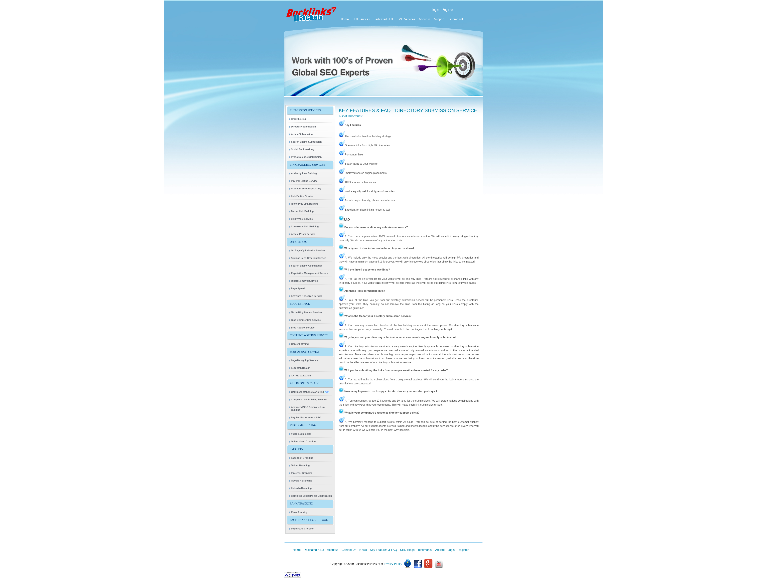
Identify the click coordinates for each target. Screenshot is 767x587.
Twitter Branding (300, 465)
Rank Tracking (299, 512)
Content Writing (300, 344)
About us (333, 549)
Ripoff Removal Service (304, 281)
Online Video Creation (303, 441)
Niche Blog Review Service (306, 312)
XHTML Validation (301, 375)
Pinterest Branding (301, 473)
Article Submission (302, 134)
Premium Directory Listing (306, 188)
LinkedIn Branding (301, 488)
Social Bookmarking (302, 149)
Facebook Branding (302, 458)
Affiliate (440, 549)
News (363, 549)
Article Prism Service (303, 234)
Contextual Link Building (305, 226)
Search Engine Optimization (306, 265)
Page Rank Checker (302, 528)
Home (297, 549)
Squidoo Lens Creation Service (308, 258)
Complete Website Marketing (307, 392)
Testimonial (425, 549)
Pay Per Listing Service (304, 181)
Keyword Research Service (306, 296)
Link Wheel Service (302, 219)
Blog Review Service (303, 327)
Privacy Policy (393, 563)
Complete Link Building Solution (309, 399)
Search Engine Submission (306, 141)
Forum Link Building (302, 211)
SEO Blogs (407, 549)
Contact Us (349, 549)
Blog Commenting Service (306, 320)
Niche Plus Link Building (304, 203)
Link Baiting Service (302, 196)
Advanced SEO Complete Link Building (308, 408)
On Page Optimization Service (308, 250)
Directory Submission (303, 126)
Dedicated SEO (314, 549)
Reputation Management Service (309, 273)
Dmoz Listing (298, 119)
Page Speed (298, 288)
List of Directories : (351, 116)
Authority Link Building (304, 173)
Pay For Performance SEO (306, 417)
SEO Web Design (300, 368)
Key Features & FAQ (383, 549)
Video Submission (301, 434)
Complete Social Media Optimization (311, 495)
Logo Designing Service (304, 360)
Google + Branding (301, 480)
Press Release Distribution (306, 157)
